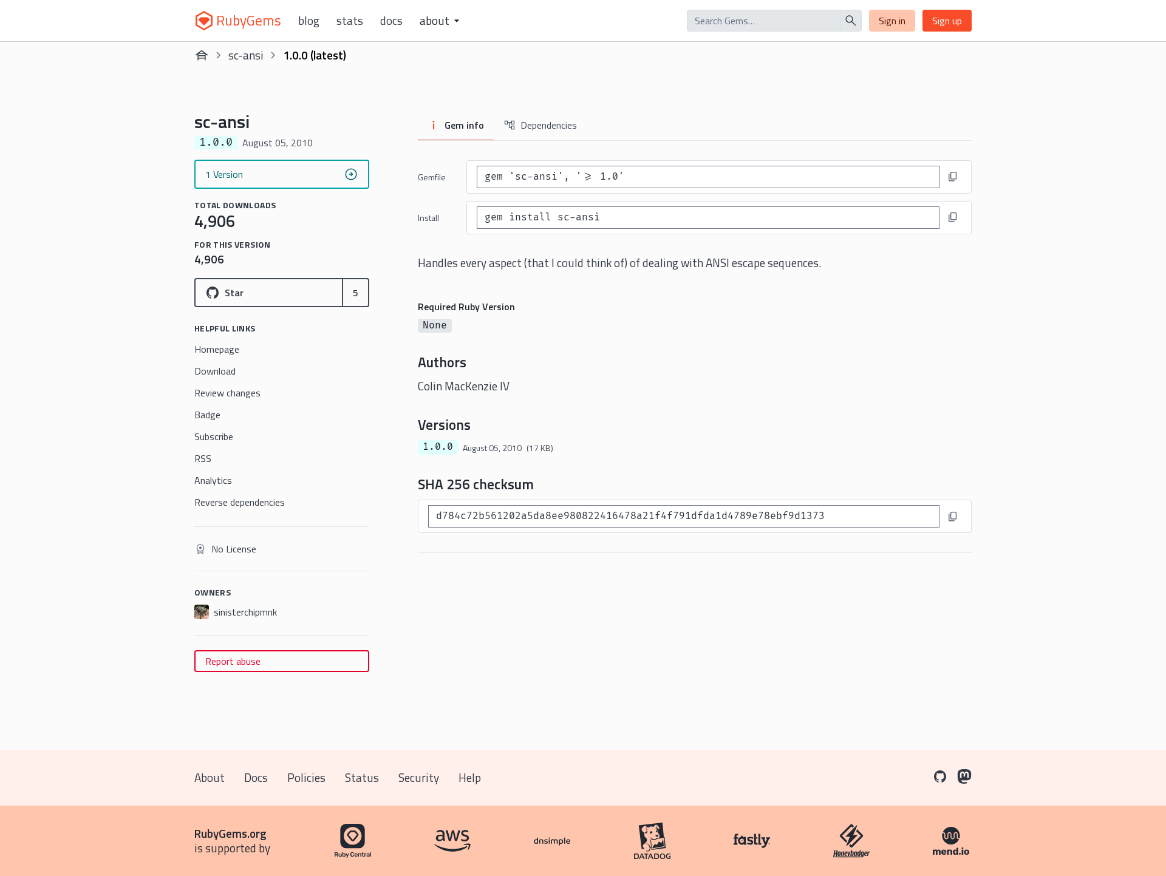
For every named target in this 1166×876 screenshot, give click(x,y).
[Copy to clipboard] (952, 176)
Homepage (216, 349)
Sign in (892, 20)
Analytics (213, 480)
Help (470, 777)
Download (215, 371)
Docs (391, 20)
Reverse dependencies (239, 502)
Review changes (227, 392)
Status (362, 777)
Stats (349, 20)
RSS (202, 458)
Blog (308, 20)
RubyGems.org (230, 833)
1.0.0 (438, 447)
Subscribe (213, 436)
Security (418, 777)
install (428, 217)
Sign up (947, 20)
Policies (306, 777)
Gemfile (432, 177)
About (209, 777)
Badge (207, 414)
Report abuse (233, 661)
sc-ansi (246, 55)
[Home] (201, 55)
